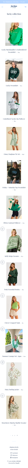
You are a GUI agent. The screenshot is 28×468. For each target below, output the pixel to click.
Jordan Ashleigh (16, 461)
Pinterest (15, 455)
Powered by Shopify (14, 463)
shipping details (14, 447)
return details (14, 449)
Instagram (15, 457)
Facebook (15, 453)
